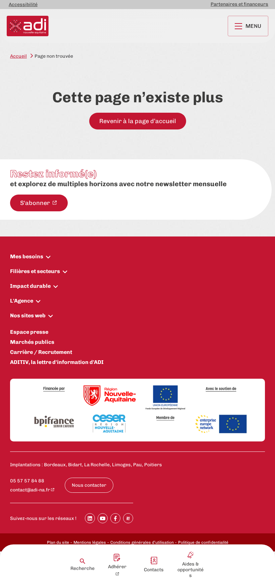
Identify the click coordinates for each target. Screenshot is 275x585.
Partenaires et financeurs (239, 4)
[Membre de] (165, 418)
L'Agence (21, 301)
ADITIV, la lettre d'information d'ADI (57, 362)
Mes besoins (26, 256)
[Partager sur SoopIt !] (128, 518)
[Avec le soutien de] (221, 389)
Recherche (82, 568)
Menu (253, 26)
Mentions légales (89, 542)
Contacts (154, 570)
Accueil (18, 56)
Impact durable (30, 286)
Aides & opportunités (190, 569)
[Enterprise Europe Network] (221, 424)
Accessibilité (23, 4)
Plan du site (58, 542)
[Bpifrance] (54, 422)
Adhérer (117, 567)
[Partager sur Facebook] (115, 518)
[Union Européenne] (165, 398)
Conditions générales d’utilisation (142, 542)
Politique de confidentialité (203, 542)
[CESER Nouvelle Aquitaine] (110, 424)
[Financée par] (54, 389)
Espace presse (29, 332)
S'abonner (35, 203)
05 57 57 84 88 (27, 481)
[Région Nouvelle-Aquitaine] (110, 396)
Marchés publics (32, 342)
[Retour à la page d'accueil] (28, 26)
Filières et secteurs (35, 271)
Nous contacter (89, 485)
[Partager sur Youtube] (103, 518)
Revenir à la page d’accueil (137, 121)
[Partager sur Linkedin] (90, 518)
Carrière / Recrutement (41, 352)
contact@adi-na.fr (30, 490)
